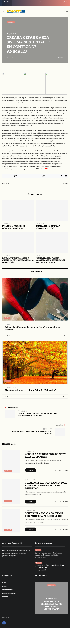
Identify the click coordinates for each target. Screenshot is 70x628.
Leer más (30, 470)
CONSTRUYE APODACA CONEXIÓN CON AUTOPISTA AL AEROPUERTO (44, 514)
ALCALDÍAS (11, 22)
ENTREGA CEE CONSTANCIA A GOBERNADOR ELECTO (48, 227)
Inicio (4, 583)
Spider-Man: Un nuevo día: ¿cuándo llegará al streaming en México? (32, 328)
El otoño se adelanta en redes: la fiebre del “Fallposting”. (30, 390)
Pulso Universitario (8, 593)
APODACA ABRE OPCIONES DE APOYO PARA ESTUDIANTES (45, 455)
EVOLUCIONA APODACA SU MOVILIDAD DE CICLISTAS (13, 227)
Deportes (5, 597)
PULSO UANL (51, 585)
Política (4, 586)
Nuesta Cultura (7, 590)
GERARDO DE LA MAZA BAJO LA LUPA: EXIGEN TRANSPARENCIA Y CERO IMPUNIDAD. (46, 486)
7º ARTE (7, 317)
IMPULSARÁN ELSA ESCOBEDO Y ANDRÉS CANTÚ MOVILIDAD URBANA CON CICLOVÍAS (18, 260)
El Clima (7, 380)
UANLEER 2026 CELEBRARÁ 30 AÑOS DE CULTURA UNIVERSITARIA (32, 2)
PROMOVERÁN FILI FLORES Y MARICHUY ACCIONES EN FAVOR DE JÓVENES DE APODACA (50, 260)
